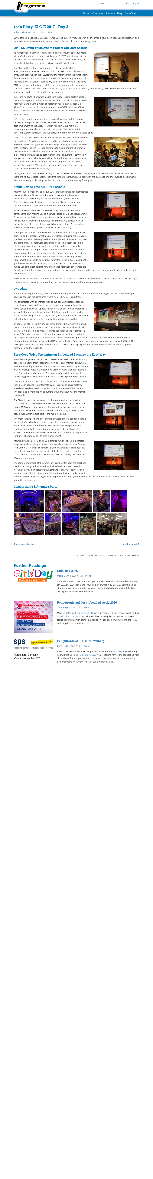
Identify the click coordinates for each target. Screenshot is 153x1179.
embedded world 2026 (83, 612)
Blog (119, 13)
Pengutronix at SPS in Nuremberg (80, 641)
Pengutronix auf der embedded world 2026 (87, 602)
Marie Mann (63, 575)
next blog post (129, 544)
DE (133, 3)
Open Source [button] (131, 13)
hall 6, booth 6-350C (85, 654)
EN (137, 3)
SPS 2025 (117, 651)
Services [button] (110, 13)
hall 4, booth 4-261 (69, 616)
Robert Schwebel (22, 32)
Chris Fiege (62, 607)
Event (49, 32)
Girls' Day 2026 (67, 571)
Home (86, 13)
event (88, 575)
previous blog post (25, 544)
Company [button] (97, 13)
